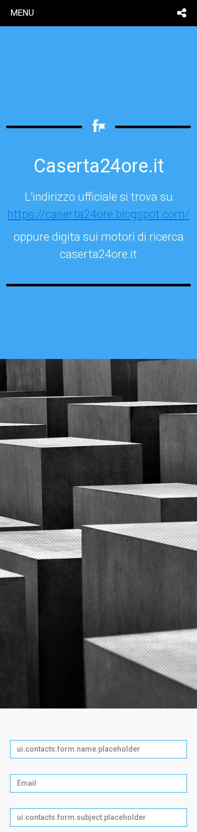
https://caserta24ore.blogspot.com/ (98, 214)
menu (22, 12)
